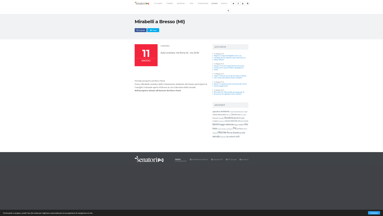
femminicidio (243, 115)
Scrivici (224, 3)
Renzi (241, 128)
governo (237, 117)
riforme (221, 132)
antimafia (231, 111)
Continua (374, 213)
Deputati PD (218, 159)
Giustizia (228, 117)
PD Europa (232, 159)
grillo (243, 118)
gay (222, 118)
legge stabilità (238, 124)
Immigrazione (221, 121)
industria (227, 121)
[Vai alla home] (141, 3)
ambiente (225, 111)
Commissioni (203, 3)
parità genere (230, 129)
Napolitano (224, 129)
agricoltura (216, 111)
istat (232, 120)
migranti (219, 129)
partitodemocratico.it (199, 159)
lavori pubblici (244, 121)
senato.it (244, 159)
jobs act (237, 121)
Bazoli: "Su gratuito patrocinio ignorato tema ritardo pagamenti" (230, 85)
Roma (229, 132)
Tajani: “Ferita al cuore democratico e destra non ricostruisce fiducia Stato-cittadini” (230, 77)
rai (238, 128)
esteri (238, 115)
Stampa (170, 3)
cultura (215, 114)
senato (216, 136)
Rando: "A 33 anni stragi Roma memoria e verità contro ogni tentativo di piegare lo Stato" (229, 68)
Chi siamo (158, 3)
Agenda (214, 3)
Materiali (181, 3)
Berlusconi (240, 111)
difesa (220, 114)
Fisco (219, 118)
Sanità (236, 132)
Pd (234, 128)
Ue (227, 136)
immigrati (215, 121)
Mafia (215, 128)
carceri (245, 112)
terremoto (223, 137)
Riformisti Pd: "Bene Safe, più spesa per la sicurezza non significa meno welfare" (229, 93)
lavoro (215, 124)
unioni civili (234, 136)
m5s (245, 124)
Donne (234, 114)
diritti (224, 114)
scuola (242, 132)
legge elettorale (227, 124)
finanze (215, 118)
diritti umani (228, 115)
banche (236, 112)
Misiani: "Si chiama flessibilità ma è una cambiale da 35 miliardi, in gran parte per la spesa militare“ (229, 57)
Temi (192, 3)
